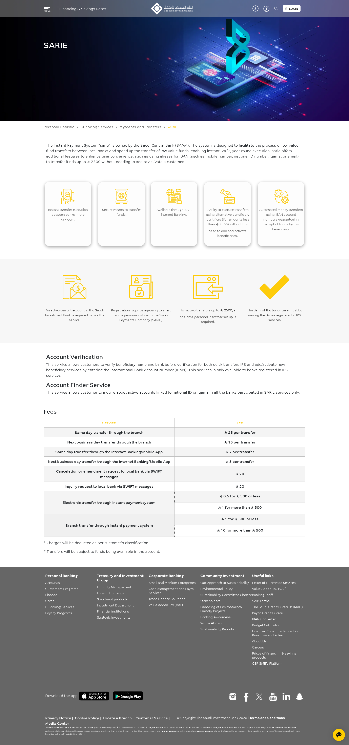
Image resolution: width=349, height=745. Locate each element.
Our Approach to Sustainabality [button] (224, 582)
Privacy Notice (58, 718)
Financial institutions (113, 611)
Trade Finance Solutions (167, 598)
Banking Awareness (215, 617)
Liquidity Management (114, 587)
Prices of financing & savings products (274, 655)
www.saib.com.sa (205, 731)
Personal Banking (59, 126)
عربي (255, 8)
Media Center (57, 723)
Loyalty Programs (58, 613)
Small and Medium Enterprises (172, 582)
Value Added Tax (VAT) (166, 604)
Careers (258, 647)
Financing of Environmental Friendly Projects (221, 609)
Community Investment (222, 575)
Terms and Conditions (267, 717)
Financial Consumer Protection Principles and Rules (276, 633)
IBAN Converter (263, 619)
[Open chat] (339, 735)
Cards (49, 600)
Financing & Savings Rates (82, 8)
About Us (259, 641)
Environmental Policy (216, 588)
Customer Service (152, 718)
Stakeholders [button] (210, 600)
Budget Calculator (266, 625)
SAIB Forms (261, 600)
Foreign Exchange (110, 593)
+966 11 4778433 (169, 731)
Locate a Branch (117, 718)
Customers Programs (61, 588)
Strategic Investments (113, 617)
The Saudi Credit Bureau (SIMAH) (277, 606)
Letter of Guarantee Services (274, 582)
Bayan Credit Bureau (267, 613)
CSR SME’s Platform (267, 663)
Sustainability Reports (217, 629)
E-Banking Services (96, 126)
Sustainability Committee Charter (225, 594)
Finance (51, 594)
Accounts (52, 582)
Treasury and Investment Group (120, 577)
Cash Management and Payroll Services (172, 590)
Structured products (112, 599)
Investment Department (115, 605)
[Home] (172, 8)
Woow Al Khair (211, 623)
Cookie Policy (87, 718)
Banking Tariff (262, 594)
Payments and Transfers (140, 126)
